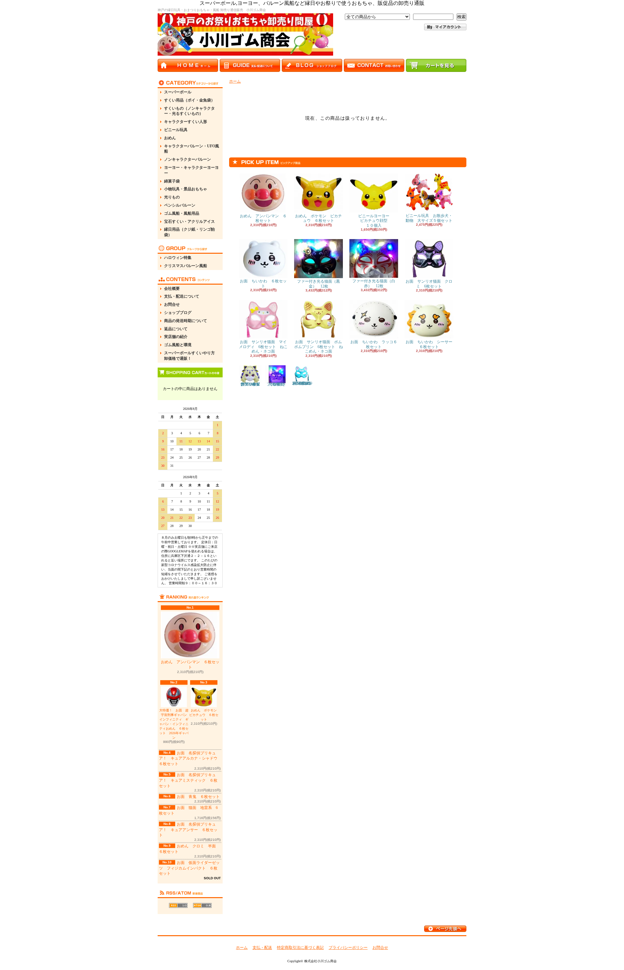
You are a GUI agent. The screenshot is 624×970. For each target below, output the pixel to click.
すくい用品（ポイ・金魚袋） (189, 100)
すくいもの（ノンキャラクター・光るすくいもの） (189, 111)
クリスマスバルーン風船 (185, 265)
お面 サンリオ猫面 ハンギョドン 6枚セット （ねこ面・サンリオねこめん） (303, 383)
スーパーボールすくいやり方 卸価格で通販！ (191, 356)
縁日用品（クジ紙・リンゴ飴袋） (189, 232)
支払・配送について (181, 296)
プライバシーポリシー (348, 947)
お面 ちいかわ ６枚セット (263, 283)
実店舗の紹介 (176, 336)
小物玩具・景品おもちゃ (185, 189)
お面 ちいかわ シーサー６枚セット (429, 344)
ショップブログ (177, 312)
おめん (170, 138)
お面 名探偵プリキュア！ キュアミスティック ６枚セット (188, 780)
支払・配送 (262, 947)
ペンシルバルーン (179, 205)
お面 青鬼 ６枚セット (198, 796)
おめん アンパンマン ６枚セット (190, 665)
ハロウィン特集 (177, 257)
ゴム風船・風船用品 (181, 213)
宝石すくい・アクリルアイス (189, 221)
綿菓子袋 (172, 181)
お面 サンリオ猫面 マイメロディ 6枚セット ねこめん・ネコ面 (263, 347)
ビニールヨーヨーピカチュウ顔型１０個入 (373, 221)
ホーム (235, 81)
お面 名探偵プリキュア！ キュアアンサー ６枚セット (188, 830)
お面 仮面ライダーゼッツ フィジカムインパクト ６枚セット (189, 868)
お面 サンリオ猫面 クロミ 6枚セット (429, 283)
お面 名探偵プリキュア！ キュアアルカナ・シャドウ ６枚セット (190, 758)
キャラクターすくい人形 (185, 121)
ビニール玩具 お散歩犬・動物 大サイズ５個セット (429, 217)
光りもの (172, 197)
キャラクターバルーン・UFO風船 (191, 149)
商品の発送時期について (185, 320)
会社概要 (172, 288)
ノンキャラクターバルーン (187, 159)
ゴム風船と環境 (177, 345)
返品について (176, 329)
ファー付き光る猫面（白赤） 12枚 (373, 283)
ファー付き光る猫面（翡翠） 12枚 (277, 384)
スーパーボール (177, 92)
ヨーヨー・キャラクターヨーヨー (191, 170)
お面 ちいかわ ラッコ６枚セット (373, 344)
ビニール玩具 (176, 130)
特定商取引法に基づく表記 (300, 947)
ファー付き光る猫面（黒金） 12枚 (318, 283)
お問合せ (172, 304)
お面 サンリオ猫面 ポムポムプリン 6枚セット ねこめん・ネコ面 (318, 347)
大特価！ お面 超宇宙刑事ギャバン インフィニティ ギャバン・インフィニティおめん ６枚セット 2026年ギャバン (173, 723)
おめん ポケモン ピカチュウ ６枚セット (204, 714)
